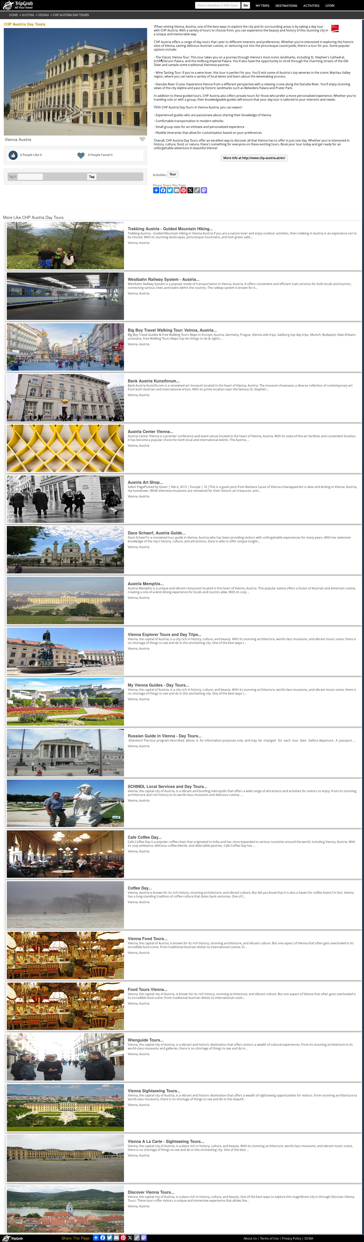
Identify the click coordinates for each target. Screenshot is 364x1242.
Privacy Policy (291, 1238)
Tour (173, 174)
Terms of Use (269, 1238)
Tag (91, 176)
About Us (250, 1238)
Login (330, 5)
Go (246, 5)
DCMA (308, 1238)
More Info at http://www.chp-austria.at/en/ (254, 158)
